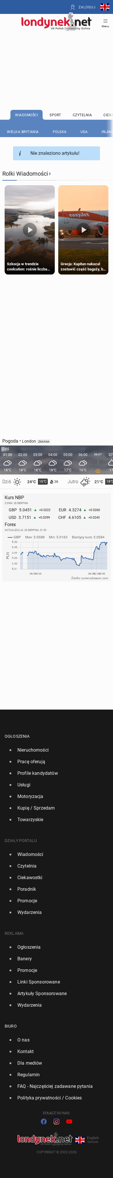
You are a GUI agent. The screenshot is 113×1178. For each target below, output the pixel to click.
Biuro (11, 1026)
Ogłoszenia (17, 736)
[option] (54, 750)
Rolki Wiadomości (25, 173)
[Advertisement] (56, 56)
